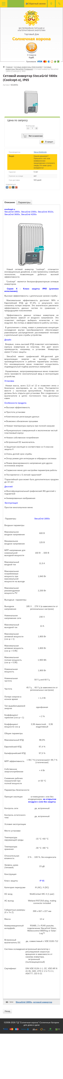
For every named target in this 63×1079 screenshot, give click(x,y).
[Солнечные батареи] (31, 18)
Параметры (24, 202)
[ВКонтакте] (7, 186)
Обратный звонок (37, 3)
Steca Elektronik (40, 152)
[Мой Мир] (13, 186)
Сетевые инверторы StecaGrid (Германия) (28, 68)
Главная (9, 67)
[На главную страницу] (31, 39)
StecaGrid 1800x (24, 1002)
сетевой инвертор (42, 1002)
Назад (7, 1011)
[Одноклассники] (10, 186)
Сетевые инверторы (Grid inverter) (28, 67)
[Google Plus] (16, 186)
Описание (9, 202)
